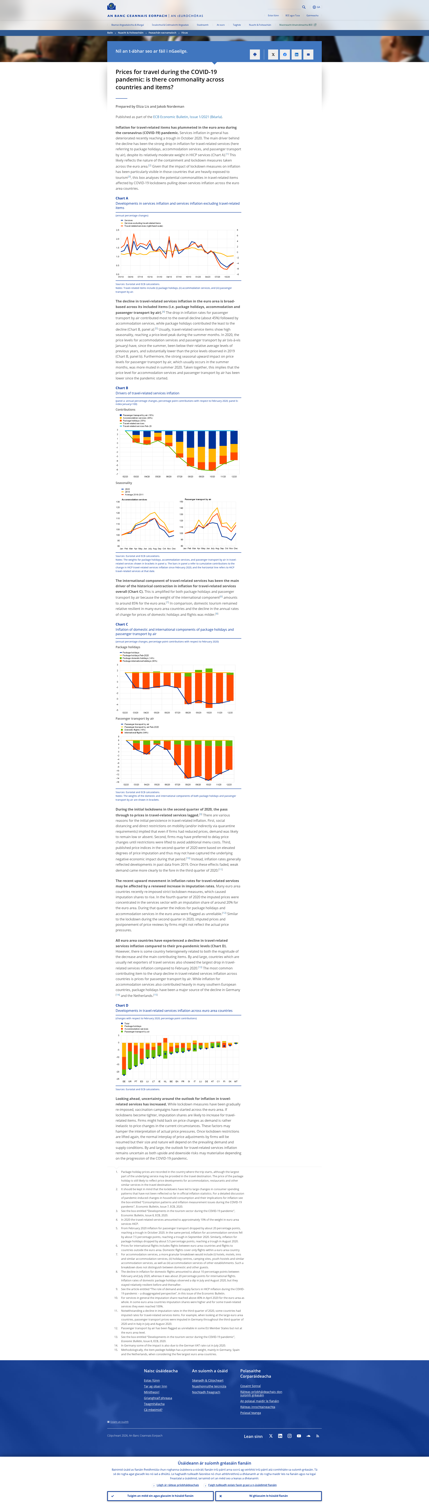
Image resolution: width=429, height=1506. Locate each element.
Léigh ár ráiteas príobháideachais (178, 1485)
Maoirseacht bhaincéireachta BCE (296, 25)
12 (224, 913)
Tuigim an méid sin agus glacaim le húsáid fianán (160, 1496)
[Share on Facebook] (285, 54)
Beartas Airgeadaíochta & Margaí (127, 25)
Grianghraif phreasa (158, 1398)
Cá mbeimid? (153, 1410)
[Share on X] (273, 54)
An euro (221, 25)
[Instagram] (290, 1436)
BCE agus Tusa (293, 16)
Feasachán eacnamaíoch (162, 33)
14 (117, 995)
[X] (271, 1436)
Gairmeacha (312, 16)
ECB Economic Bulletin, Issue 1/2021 (181, 117)
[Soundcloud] (308, 1436)
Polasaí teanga (250, 1413)
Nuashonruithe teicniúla (209, 1386)
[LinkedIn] (280, 1436)
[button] (310, 7)
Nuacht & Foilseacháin (260, 25)
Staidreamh (202, 25)
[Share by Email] (308, 54)
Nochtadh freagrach (206, 1392)
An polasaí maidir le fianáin (259, 1401)
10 (188, 858)
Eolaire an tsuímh (119, 1422)
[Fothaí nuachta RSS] (318, 1436)
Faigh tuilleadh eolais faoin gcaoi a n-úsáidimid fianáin (242, 1485)
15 (155, 995)
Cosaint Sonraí (250, 1386)
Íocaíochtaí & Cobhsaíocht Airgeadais (170, 25)
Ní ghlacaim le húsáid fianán (268, 1496)
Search (304, 7)
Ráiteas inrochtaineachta (257, 1407)
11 (220, 869)
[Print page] (255, 54)
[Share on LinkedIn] (297, 54)
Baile (110, 33)
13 (200, 967)
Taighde (237, 25)
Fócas (184, 33)
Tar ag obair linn (155, 1386)
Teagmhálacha (154, 1404)
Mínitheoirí (151, 1392)
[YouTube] (299, 1436)
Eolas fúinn (273, 16)
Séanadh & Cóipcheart (207, 1380)
